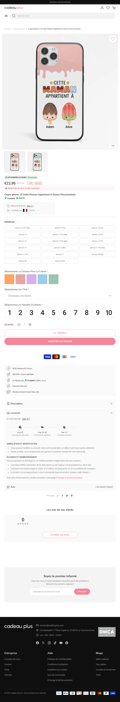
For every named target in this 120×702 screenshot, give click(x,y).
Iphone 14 (22, 235)
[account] (102, 8)
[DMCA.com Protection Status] (107, 632)
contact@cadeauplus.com (52, 625)
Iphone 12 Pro (97, 241)
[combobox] (63, 16)
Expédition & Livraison (57, 669)
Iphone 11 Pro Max (97, 248)
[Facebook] (37, 642)
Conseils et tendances (106, 669)
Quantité (9, 324)
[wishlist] (108, 8)
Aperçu (62, 333)
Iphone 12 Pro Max (60, 241)
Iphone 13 (22, 241)
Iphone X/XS (60, 261)
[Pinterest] (66, 642)
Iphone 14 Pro (60, 228)
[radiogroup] (60, 279)
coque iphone (19, 29)
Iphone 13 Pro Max (60, 235)
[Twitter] (43, 642)
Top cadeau (101, 664)
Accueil (7, 29)
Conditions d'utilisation (57, 664)
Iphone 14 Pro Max (22, 228)
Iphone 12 (22, 248)
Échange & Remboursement (60, 680)
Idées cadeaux (102, 659)
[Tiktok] (55, 642)
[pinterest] (71, 495)
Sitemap (8, 675)
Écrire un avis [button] (60, 535)
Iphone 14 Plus (97, 228)
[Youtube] (60, 642)
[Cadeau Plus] (13, 8)
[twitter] (67, 495)
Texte (98, 675)
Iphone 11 (60, 254)
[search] (14, 16)
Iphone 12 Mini (60, 248)
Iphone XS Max (97, 254)
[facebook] (62, 495)
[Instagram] (49, 642)
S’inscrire (82, 591)
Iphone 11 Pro (22, 254)
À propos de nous (12, 659)
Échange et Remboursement (69, 478)
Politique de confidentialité (59, 659)
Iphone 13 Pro (97, 235)
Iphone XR (23, 261)
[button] (60, 272)
